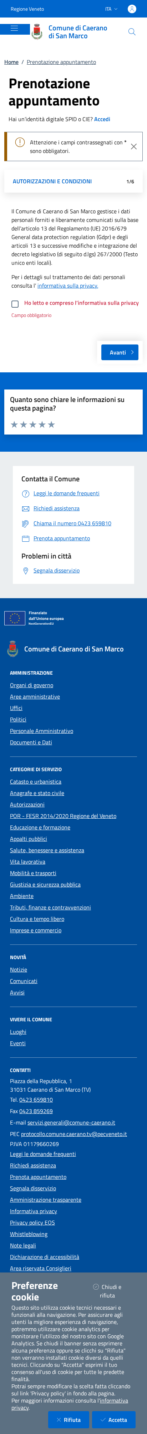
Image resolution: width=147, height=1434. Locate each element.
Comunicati (23, 981)
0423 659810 (36, 1099)
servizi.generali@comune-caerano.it (71, 1122)
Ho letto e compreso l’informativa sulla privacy (81, 302)
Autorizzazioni (27, 804)
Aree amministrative (35, 696)
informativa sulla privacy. (67, 285)
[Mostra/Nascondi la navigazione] (14, 28)
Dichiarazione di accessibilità (44, 1256)
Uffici (16, 708)
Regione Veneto (27, 9)
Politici (18, 719)
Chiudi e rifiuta (116, 1291)
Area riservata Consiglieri (40, 1268)
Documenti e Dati (31, 742)
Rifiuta (76, 1419)
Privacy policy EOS (32, 1222)
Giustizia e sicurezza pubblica (45, 884)
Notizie (18, 969)
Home (11, 62)
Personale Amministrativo (41, 730)
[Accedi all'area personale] (132, 9)
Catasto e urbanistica (35, 781)
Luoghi (18, 1031)
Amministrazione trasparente (45, 1199)
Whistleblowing (28, 1234)
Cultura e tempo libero (37, 918)
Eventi (18, 1043)
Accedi (102, 119)
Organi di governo (31, 685)
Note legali (23, 1245)
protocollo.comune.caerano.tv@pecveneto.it (74, 1134)
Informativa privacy (33, 1211)
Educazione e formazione (40, 827)
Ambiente (22, 896)
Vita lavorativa (27, 861)
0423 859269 (36, 1111)
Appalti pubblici (28, 838)
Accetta (122, 1419)
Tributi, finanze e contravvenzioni (50, 907)
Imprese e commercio (35, 930)
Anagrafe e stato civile (37, 793)
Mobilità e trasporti (33, 873)
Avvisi (17, 992)
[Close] (133, 146)
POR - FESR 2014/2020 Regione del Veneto (63, 816)
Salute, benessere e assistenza (47, 850)
